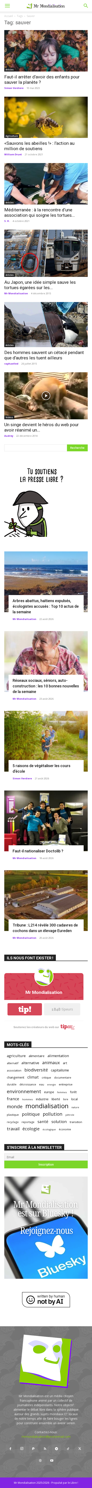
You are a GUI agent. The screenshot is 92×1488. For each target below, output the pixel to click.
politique (31, 1114)
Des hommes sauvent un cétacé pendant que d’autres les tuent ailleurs (44, 355)
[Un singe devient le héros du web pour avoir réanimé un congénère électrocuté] (46, 396)
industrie (42, 1099)
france (13, 1099)
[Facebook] (10, 1449)
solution (59, 1121)
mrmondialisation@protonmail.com (46, 1437)
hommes (27, 1099)
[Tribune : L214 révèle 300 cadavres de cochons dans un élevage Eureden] (46, 900)
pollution (52, 1114)
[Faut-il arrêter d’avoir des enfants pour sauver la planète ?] (46, 51)
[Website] (40, 1460)
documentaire (62, 1077)
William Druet (13, 154)
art (65, 1063)
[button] (7, 6)
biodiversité (36, 1070)
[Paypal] (33, 1449)
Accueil (8, 16)
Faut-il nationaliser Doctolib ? (38, 851)
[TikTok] (68, 1449)
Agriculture (12, 135)
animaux (51, 1062)
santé (42, 1121)
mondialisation (46, 1106)
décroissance (27, 1084)
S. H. (7, 221)
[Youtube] (51, 1460)
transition (76, 1122)
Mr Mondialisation (16, 293)
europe (49, 1092)
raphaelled (11, 363)
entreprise (66, 1084)
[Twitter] (79, 1449)
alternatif (12, 1063)
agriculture (16, 1055)
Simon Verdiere (14, 88)
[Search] (86, 6)
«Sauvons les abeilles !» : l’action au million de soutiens (39, 146)
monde (14, 1106)
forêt (73, 1092)
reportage (28, 1122)
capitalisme (60, 1070)
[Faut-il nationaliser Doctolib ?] (46, 821)
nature (75, 1107)
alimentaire (37, 1056)
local (74, 1099)
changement (15, 1077)
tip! (24, 1009)
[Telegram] (56, 1449)
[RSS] (45, 1449)
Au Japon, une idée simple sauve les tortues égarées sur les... (40, 285)
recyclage (13, 1122)
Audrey (8, 435)
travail (13, 1128)
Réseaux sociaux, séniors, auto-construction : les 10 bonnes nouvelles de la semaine (46, 686)
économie (65, 1129)
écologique (49, 1129)
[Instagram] (22, 1448)
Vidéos (9, 417)
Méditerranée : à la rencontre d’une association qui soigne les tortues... (39, 212)
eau (41, 1084)
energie (51, 1084)
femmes (62, 1092)
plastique (13, 1115)
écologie (31, 1128)
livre (65, 1099)
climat (33, 1077)
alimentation (58, 1055)
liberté (56, 1099)
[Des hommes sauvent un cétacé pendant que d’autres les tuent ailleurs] (46, 324)
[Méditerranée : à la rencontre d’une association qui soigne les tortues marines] (46, 184)
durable (11, 1084)
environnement (24, 1091)
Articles (10, 69)
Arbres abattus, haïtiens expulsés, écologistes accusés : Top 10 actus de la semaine (46, 606)
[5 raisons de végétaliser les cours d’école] (46, 741)
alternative (30, 1063)
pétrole (69, 1114)
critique (46, 1077)
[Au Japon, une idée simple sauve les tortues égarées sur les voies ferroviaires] (46, 253)
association (14, 1070)
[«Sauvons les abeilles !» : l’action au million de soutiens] (46, 117)
